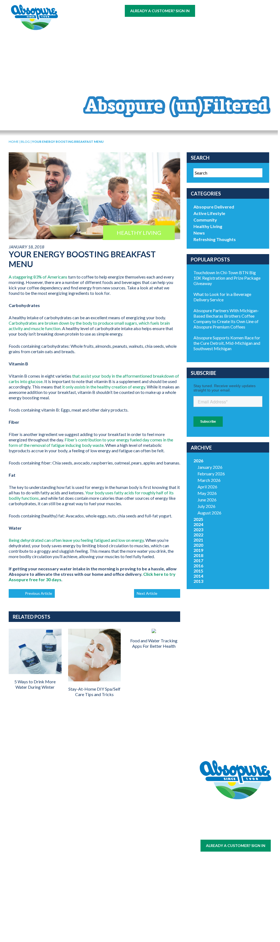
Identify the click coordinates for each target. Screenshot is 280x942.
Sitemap (222, 832)
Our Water (38, 806)
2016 (198, 565)
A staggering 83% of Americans (38, 276)
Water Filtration (37, 886)
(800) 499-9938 (230, 10)
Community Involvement (123, 815)
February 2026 (211, 473)
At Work (107, 24)
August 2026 (209, 512)
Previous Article (38, 593)
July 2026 (206, 506)
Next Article (147, 593)
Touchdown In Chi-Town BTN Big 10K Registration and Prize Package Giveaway (226, 278)
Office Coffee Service (38, 874)
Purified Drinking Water (80, 836)
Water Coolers (37, 822)
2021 (198, 539)
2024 (198, 524)
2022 (198, 534)
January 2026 (210, 467)
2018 (198, 555)
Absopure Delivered (213, 206)
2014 (198, 576)
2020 (198, 545)
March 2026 (209, 480)
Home (14, 142)
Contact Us (83, 35)
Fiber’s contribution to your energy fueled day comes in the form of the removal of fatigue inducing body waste (91, 442)
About (205, 24)
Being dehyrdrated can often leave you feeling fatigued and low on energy (76, 540)
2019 (198, 550)
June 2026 (207, 499)
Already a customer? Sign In (160, 10)
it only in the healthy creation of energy (103, 386)
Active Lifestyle (209, 213)
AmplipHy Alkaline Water (80, 897)
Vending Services (38, 898)
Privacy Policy (244, 832)
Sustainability (123, 824)
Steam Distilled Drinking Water (80, 856)
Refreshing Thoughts (214, 239)
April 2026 (207, 486)
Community (205, 219)
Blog (110, 35)
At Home (79, 24)
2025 (198, 519)
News (199, 232)
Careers (230, 24)
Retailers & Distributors (123, 834)
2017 (198, 560)
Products (177, 24)
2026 (198, 460)
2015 (198, 570)
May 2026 (207, 493)
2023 (198, 529)
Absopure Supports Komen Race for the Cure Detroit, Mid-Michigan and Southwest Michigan (226, 343)
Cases (37, 812)
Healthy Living (207, 226)
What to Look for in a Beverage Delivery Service (222, 297)
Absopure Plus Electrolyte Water (80, 878)
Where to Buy (141, 24)
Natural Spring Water (80, 822)
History (123, 806)
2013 (198, 581)
